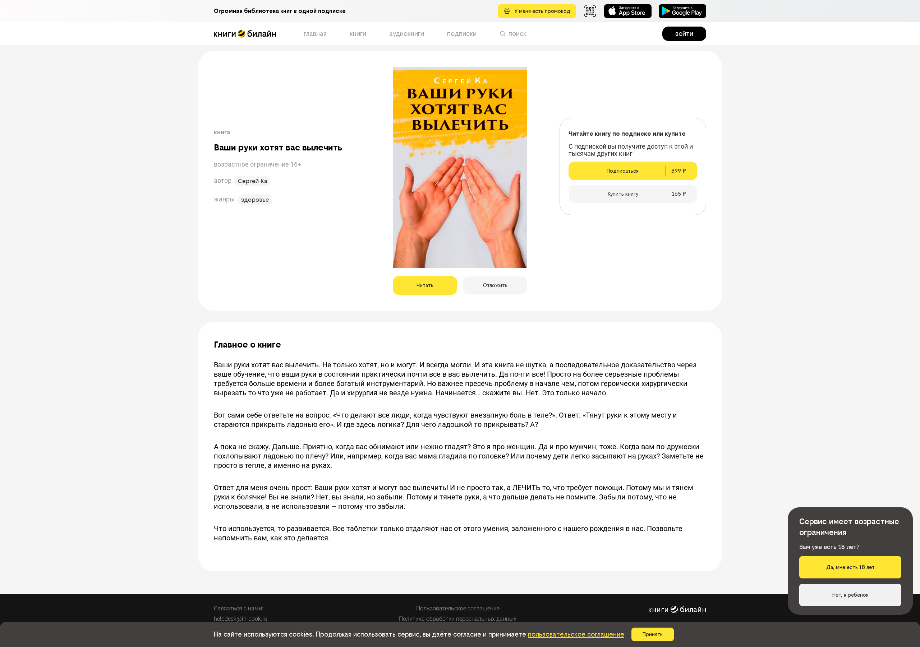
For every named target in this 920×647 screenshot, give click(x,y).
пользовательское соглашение (576, 634)
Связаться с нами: (238, 608)
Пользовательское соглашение (458, 608)
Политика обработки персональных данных (457, 618)
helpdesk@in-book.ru (240, 618)
